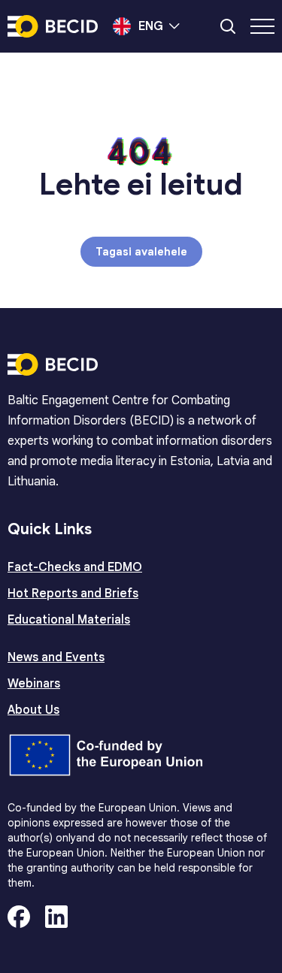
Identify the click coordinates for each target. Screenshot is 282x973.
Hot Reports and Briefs (73, 593)
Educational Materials (69, 619)
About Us (33, 710)
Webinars (34, 683)
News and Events (56, 657)
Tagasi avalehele (141, 251)
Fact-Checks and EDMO (75, 567)
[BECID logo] (53, 26)
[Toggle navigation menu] (262, 26)
